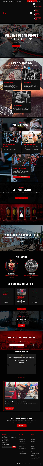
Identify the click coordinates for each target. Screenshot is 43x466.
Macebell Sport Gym (22, 450)
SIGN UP (14, 446)
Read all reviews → (21, 377)
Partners (32, 446)
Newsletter (33, 451)
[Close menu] (34, 4)
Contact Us (29, 344)
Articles (32, 450)
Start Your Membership (17, 344)
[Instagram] (37, 1)
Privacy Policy (33, 455)
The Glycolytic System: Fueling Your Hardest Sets (36, 291)
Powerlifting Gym (22, 436)
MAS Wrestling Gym (22, 443)
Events (32, 444)
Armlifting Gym (21, 444)
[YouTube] (19, 464)
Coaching (33, 439)
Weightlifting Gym (22, 439)
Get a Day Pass (25, 45)
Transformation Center (23, 453)
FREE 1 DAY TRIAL (32, 1)
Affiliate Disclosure (34, 458)
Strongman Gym (21, 437)
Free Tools (33, 441)
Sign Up (21, 325)
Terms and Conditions (35, 453)
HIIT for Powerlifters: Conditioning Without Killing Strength (6, 292)
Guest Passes (33, 437)
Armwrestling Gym (22, 441)
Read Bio (12, 277)
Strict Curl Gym (21, 446)
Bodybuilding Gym (22, 451)
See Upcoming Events (21, 198)
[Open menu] (31, 13)
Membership (33, 436)
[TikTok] (39, 1)
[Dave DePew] (40, 464)
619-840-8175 (4, 442)
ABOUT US (21, 241)
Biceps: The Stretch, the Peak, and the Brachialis (21, 297)
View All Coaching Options (21, 176)
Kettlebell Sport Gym (22, 448)
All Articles (21, 308)
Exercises (33, 443)
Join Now (16, 45)
